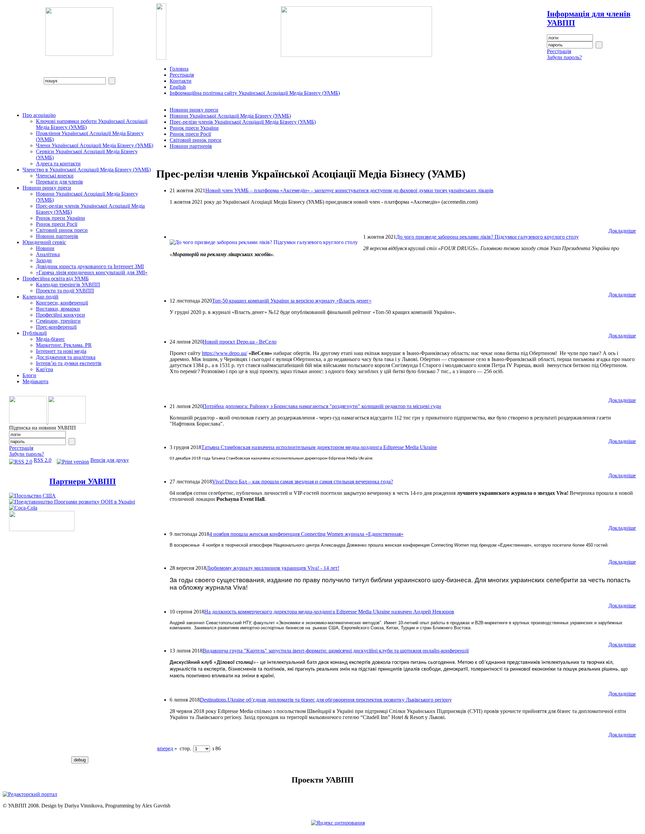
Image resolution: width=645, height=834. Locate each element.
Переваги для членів (59, 182)
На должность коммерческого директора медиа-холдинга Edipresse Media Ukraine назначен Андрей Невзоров (329, 611)
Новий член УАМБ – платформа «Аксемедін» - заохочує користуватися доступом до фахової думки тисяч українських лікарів (349, 190)
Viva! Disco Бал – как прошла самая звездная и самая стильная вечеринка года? (302, 481)
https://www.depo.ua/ (224, 353)
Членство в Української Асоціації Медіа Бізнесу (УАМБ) (87, 169)
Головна (179, 69)
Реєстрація (559, 51)
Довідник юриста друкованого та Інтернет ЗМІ (90, 266)
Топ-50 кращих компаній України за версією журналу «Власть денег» (292, 301)
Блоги (29, 375)
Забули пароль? (564, 57)
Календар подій (40, 297)
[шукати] (112, 80)
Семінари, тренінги (58, 321)
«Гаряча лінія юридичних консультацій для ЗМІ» (91, 272)
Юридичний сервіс (44, 242)
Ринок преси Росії (56, 224)
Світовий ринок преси (62, 230)
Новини (45, 248)
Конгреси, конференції (62, 303)
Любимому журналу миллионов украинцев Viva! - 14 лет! (272, 568)
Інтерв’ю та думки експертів (68, 363)
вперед (165, 748)
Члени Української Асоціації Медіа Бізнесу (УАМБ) (94, 145)
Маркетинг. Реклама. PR (64, 345)
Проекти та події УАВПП (65, 290)
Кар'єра (44, 369)
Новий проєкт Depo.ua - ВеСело (239, 342)
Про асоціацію (39, 115)
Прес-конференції (56, 327)
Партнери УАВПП (82, 481)
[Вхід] (599, 44)
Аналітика (48, 254)
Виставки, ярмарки (58, 309)
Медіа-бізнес (50, 339)
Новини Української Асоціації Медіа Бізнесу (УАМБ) (230, 116)
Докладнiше (622, 231)
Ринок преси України (60, 218)
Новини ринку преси (47, 188)
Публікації (35, 333)
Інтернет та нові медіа (61, 351)
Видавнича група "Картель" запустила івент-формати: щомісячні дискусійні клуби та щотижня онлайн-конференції (336, 650)
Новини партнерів (57, 236)
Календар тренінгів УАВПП (68, 284)
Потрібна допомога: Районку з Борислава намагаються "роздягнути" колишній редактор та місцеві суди (322, 406)
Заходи (44, 260)
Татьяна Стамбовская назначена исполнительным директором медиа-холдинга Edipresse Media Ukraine (319, 447)
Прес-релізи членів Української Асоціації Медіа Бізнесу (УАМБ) (243, 122)
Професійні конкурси (60, 315)
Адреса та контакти (58, 163)
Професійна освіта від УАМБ (56, 278)
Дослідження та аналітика (65, 357)
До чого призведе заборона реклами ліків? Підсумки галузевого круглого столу (487, 237)
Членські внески (55, 175)
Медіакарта (35, 381)
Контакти (180, 81)
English (178, 87)
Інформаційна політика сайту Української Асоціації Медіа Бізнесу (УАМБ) (255, 93)
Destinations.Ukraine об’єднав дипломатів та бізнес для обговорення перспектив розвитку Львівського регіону (326, 700)
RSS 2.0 (42, 460)
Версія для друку (109, 460)
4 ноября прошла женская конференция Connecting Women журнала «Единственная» (306, 534)
